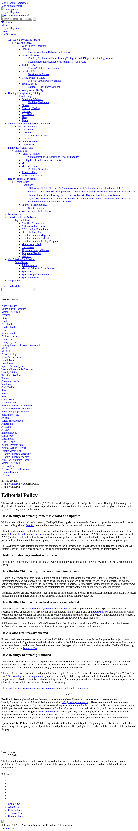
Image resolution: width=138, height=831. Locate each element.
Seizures (87, 198)
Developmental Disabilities (68, 191)
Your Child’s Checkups (34, 45)
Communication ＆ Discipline (44, 156)
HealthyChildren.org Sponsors (17, 405)
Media (25, 163)
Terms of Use (30, 648)
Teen (4, 330)
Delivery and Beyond (59, 52)
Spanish (30, 525)
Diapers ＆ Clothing (94, 58)
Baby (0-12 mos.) (31, 55)
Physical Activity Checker (35, 250)
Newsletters (28, 247)
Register (14, 12)
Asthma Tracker (9, 336)
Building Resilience (38, 102)
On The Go (28, 144)
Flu (116, 191)
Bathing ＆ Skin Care (39, 58)
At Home (26, 132)
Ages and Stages (23, 42)
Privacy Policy (16, 810)
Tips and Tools (22, 220)
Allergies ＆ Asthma (59, 188)
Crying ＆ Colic (74, 58)
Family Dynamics (31, 153)
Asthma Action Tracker (34, 226)
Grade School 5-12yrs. (34, 77)
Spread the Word (30, 277)
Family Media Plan (11, 450)
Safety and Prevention (26, 126)
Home (4, 31)
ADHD (44, 188)
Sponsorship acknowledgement (24, 676)
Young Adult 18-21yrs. (34, 90)
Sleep (58, 61)
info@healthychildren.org (75, 702)
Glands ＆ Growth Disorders (80, 195)
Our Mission (21, 262)
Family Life (21, 150)
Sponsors (26, 271)
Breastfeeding (58, 58)
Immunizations (29, 141)
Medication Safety (38, 135)
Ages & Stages (9, 305)
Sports (25, 120)
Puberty (49, 80)
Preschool (6, 324)
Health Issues (22, 181)
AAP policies (101, 611)
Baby (4, 317)
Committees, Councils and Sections (29, 534)
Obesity (78, 198)
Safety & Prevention (12, 420)
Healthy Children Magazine (36, 235)
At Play (26, 138)
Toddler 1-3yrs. (30, 65)
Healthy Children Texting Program (40, 241)
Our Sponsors (12, 9)
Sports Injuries (36, 208)
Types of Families (69, 156)
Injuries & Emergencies (13, 366)
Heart (39, 198)
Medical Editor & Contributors (38, 268)
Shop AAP (14, 280)
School (57, 80)
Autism (74, 188)
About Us (13, 806)
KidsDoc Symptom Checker (16, 459)
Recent (5, 417)
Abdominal (34, 188)
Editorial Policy (16, 816)
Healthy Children (10, 483)
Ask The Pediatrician (33, 223)
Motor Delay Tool (31, 244)
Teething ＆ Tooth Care (73, 61)
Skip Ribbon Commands (14, 2)
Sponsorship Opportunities (36, 274)
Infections (47, 198)
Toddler (5, 321)
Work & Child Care (11, 357)
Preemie (50, 61)
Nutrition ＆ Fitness (38, 74)
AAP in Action (29, 265)
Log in (4, 12)
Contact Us (14, 803)
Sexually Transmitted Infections (108, 198)
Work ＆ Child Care (32, 175)
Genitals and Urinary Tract (51, 195)
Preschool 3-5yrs (30, 71)
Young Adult (8, 333)
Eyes (106, 191)
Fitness (32, 68)
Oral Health (28, 114)
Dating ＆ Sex (36, 86)
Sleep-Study (7, 438)
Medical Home (29, 166)
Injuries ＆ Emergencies (34, 204)
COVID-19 (47, 191)
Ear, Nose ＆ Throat (93, 191)
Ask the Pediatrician (12, 444)
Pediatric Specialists (38, 169)
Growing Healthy (31, 108)
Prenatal (26, 48)
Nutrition (41, 61)
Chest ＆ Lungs (86, 188)
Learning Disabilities (63, 198)
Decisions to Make (38, 52)
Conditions (27, 184)
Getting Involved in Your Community (41, 160)
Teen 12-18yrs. (30, 83)
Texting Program (10, 472)
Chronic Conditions (105, 188)
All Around (28, 129)
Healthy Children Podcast (35, 238)
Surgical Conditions (50, 201)
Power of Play (29, 172)
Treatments (67, 201)
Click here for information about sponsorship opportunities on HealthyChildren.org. (45, 688)
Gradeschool (8, 327)
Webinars (26, 256)
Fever (112, 191)
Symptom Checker (31, 253)
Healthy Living (23, 96)
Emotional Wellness (32, 99)
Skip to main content (12, 5)
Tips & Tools (8, 441)
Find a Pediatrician (31, 232)
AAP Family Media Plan (35, 229)
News (4, 396)
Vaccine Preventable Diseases (37, 211)
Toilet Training (53, 68)
